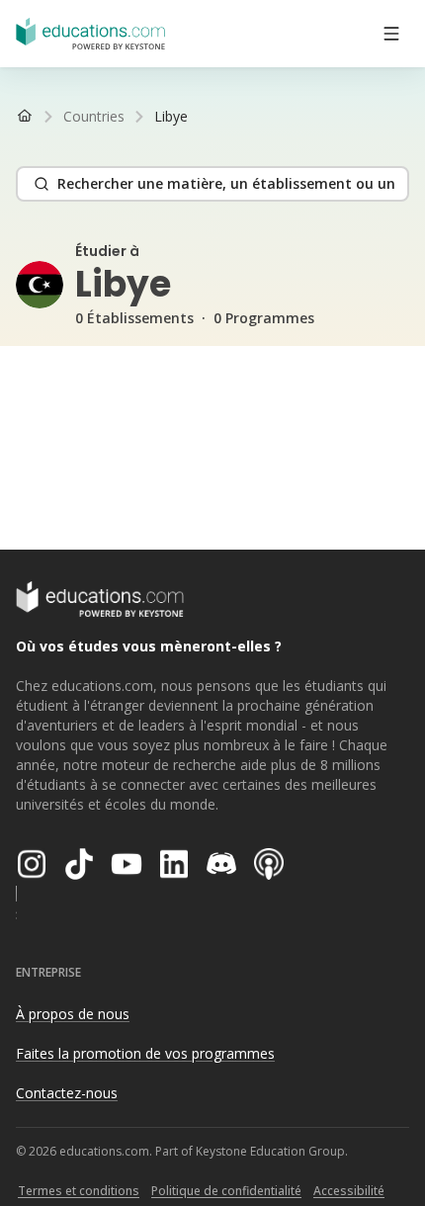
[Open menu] (391, 33)
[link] (171, 117)
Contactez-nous (67, 1092)
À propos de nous (72, 1013)
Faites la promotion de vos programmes (145, 1053)
